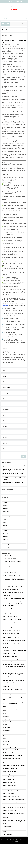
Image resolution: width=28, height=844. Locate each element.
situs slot (5, 724)
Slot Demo (5, 735)
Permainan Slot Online (8, 694)
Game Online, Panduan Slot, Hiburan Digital (12, 601)
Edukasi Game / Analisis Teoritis (10, 589)
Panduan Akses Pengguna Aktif (10, 656)
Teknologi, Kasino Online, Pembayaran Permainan (14, 807)
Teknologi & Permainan (8, 788)
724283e (5, 44)
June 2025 (5, 525)
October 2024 (6, 547)
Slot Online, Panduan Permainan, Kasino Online (13, 752)
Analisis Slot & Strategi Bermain (10, 572)
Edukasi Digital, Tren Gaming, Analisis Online (13, 586)
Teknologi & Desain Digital (9, 776)
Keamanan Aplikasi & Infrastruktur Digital (12, 630)
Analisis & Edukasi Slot (8, 567)
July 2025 (5, 522)
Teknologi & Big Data (7, 774)
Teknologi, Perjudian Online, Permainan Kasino (13, 813)
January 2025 (6, 539)
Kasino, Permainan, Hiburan (9, 625)
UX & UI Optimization (7, 834)
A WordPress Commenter (9, 492)
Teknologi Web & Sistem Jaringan (10, 802)
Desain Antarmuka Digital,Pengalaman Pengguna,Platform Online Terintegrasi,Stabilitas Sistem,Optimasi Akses (14, 580)
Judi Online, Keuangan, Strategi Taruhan (12, 619)
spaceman (5, 443)
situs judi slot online (7, 721)
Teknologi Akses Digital (8, 793)
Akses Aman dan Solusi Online (10, 558)
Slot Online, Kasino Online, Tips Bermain (12, 749)
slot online (5, 744)
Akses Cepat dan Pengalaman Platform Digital (13, 561)
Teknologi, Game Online (8, 805)
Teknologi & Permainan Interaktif (10, 790)
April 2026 (5, 502)
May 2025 (5, 528)
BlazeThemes (15, 841)
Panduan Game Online (8, 661)
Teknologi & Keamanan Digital (9, 785)
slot (4, 370)
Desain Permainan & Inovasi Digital (11, 584)
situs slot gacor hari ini (8, 393)
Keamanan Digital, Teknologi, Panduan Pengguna (14, 640)
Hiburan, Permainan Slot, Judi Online (11, 611)
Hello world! (19, 492)
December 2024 (6, 542)
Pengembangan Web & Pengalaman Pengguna (13, 689)
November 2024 (6, 544)
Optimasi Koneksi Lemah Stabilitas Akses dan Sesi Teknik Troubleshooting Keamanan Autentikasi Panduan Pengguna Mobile (14, 652)
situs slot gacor (6, 387)
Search (4, 454)
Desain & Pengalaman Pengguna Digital (12, 575)
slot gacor (5, 376)
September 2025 (6, 516)
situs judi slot (6, 716)
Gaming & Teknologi (7, 608)
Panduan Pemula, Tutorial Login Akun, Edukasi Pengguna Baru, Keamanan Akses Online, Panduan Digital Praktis (14, 675)
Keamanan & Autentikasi (8, 627)
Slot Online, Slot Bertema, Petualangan (11, 758)
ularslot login (5, 305)
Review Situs (6, 706)
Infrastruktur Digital (7, 613)
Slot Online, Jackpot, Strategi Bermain (11, 747)
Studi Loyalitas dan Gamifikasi (10, 771)
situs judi (5, 713)
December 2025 (6, 514)
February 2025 (6, 536)
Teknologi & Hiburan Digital (9, 782)
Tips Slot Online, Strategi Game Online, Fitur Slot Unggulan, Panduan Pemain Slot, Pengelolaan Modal (14, 822)
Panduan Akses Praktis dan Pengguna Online (13, 659)
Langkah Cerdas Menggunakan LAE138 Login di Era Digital (12, 1)
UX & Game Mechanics (8, 831)
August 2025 (5, 519)
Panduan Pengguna (7, 686)
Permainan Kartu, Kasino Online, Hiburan (12, 692)
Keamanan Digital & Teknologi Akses (11, 633)
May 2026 (5, 500)
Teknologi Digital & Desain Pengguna (11, 796)
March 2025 (5, 533)
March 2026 (5, 505)
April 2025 (5, 530)
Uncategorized (6, 829)
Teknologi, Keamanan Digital (9, 810)
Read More (4, 364)
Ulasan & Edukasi (7, 826)
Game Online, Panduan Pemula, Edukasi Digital (13, 598)
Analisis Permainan (7, 569)
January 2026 (6, 511)
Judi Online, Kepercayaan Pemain (10, 616)
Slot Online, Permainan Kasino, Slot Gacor (12, 755)
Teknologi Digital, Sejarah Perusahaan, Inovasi (13, 799)
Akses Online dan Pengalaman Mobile (11, 564)
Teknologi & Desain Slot (8, 779)
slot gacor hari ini (7, 420)
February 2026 (6, 508)
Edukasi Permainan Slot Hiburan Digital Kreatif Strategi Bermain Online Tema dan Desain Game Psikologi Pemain (13, 594)
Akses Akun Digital (7, 555)
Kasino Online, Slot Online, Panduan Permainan (13, 622)
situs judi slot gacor (7, 719)
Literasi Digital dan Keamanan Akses (11, 643)
